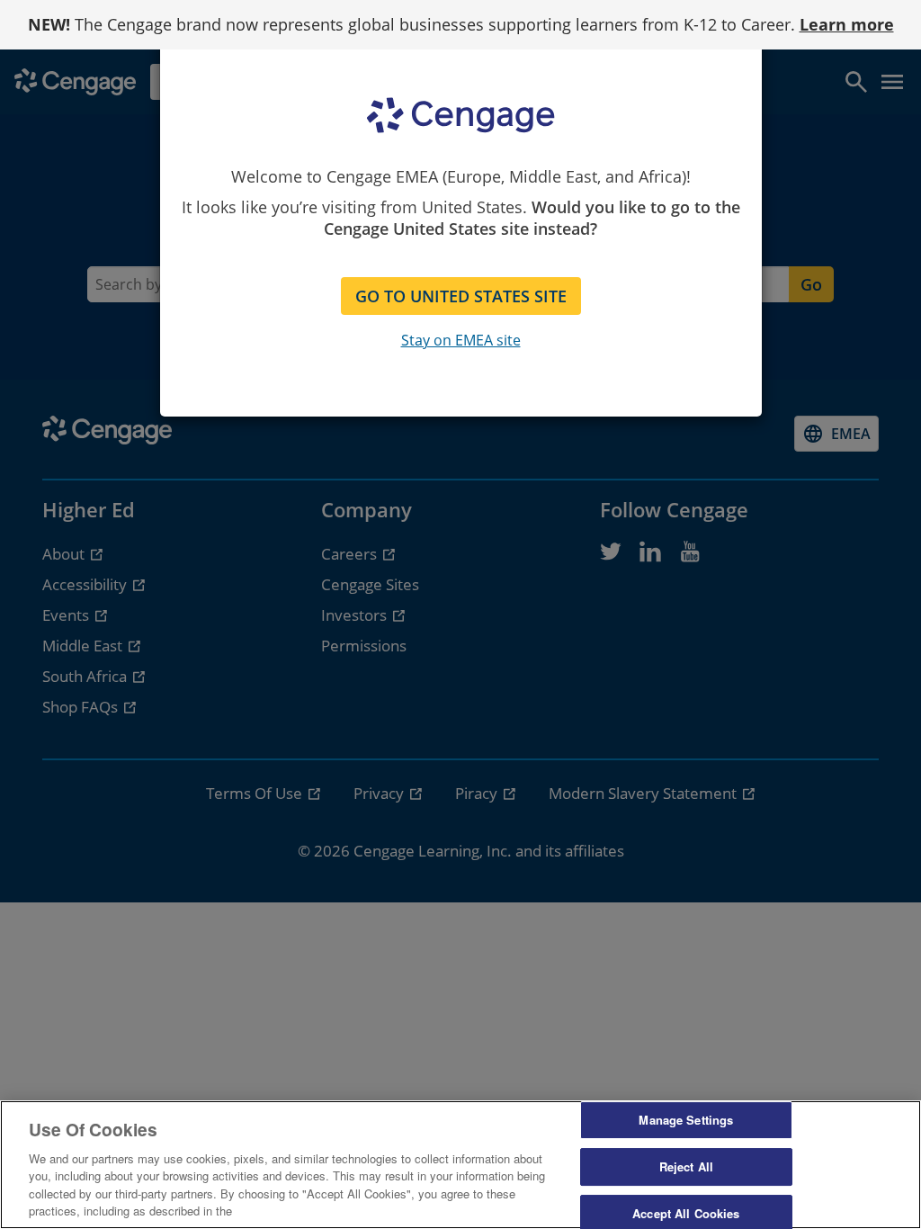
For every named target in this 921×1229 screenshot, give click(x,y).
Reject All (686, 1166)
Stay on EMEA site (461, 340)
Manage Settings (686, 1120)
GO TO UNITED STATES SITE (461, 296)
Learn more (847, 24)
